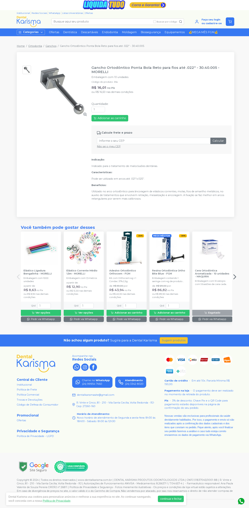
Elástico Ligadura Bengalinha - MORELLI (38, 272)
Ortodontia (35, 46)
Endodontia (110, 32)
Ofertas (89, 13)
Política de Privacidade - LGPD (35, 436)
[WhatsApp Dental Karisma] (76, 366)
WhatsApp (54, 13)
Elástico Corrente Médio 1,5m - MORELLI (81, 272)
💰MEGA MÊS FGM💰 (203, 32)
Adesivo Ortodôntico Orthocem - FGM (122, 272)
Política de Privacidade (56, 500)
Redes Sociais (39, 13)
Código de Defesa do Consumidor (37, 404)
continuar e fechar (171, 498)
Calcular (218, 140)
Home (21, 46)
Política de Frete (27, 389)
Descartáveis (89, 32)
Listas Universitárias (72, 13)
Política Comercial (28, 394)
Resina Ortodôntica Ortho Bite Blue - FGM (168, 272)
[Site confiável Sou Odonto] (71, 466)
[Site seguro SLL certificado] (34, 467)
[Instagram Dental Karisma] (85, 366)
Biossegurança (151, 32)
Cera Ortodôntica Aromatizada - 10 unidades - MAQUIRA (212, 273)
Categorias (31, 32)
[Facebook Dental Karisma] (93, 366)
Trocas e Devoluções (29, 399)
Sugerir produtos (173, 340)
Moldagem (129, 32)
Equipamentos (175, 32)
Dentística (70, 32)
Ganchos (51, 46)
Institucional (23, 13)
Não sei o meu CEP (109, 146)
